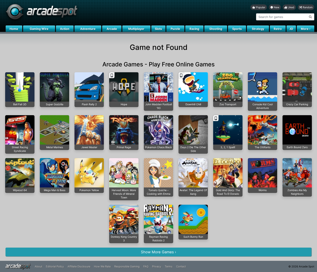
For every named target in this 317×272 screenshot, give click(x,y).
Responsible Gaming (127, 266)
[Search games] (310, 16)
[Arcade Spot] (79, 12)
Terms (168, 266)
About (38, 266)
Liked (290, 7)
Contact (181, 266)
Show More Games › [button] (158, 252)
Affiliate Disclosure (79, 266)
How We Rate (102, 266)
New (276, 7)
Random (307, 7)
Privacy (156, 266)
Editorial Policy (55, 266)
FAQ (145, 266)
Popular (260, 7)
